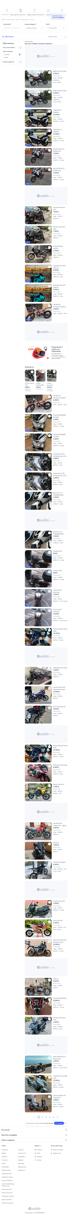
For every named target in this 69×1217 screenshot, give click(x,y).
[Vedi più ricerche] (65, 14)
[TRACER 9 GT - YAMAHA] (46, 118)
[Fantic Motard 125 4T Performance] (46, 1065)
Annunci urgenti (7, 62)
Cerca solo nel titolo (9, 47)
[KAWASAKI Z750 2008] (46, 676)
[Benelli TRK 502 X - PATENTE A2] (46, 157)
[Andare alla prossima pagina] (57, 1117)
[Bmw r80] (46, 987)
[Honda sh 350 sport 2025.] (46, 1026)
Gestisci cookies (6, 1170)
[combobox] (14, 28)
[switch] (20, 47)
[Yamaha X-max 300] (46, 909)
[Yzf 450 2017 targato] (46, 870)
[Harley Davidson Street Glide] (46, 637)
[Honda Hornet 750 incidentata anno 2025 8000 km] (46, 462)
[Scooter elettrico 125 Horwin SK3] (46, 1103)
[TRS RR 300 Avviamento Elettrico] (46, 312)
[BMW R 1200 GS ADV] (46, 79)
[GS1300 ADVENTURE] (46, 1006)
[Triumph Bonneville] (52, 381)
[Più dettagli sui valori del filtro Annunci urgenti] (13, 62)
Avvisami (60, 1123)
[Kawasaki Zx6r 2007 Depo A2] (46, 274)
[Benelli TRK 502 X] (46, 792)
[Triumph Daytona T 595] (29, 381)
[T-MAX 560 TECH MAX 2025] (46, 1084)
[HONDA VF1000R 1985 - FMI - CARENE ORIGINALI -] (40, 380)
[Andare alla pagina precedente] (35, 1117)
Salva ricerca (9, 37)
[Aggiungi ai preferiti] (49, 72)
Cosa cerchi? (7, 24)
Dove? (48, 24)
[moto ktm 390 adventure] (46, 598)
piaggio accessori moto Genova (35, 14)
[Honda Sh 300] (46, 559)
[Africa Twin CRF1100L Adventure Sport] (46, 948)
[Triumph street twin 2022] (46, 215)
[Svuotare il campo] (63, 28)
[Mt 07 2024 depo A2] (46, 715)
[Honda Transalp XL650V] (46, 254)
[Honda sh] (46, 851)
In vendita (6, 54)
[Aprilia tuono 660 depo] (46, 773)
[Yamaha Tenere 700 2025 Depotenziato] (46, 695)
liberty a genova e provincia (17, 14)
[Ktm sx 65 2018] (46, 928)
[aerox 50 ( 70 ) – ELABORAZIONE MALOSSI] (46, 501)
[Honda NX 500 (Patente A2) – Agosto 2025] (46, 831)
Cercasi (6, 57)
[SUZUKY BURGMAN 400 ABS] (46, 423)
